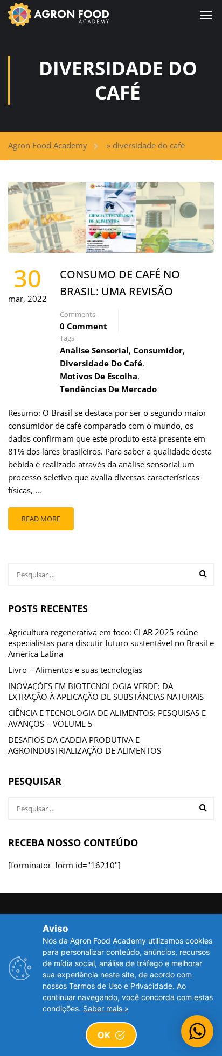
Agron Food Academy (47, 145)
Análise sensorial (94, 350)
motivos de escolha (98, 376)
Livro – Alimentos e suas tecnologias (75, 669)
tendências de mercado (108, 389)
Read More (41, 518)
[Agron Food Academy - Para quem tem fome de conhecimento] (58, 14)
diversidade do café (101, 363)
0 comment (83, 326)
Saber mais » (106, 1008)
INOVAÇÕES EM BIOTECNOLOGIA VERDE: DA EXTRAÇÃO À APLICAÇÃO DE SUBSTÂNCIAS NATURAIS (106, 691)
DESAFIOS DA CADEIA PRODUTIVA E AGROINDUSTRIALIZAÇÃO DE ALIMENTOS (84, 745)
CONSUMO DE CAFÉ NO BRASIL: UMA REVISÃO (120, 283)
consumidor (158, 350)
